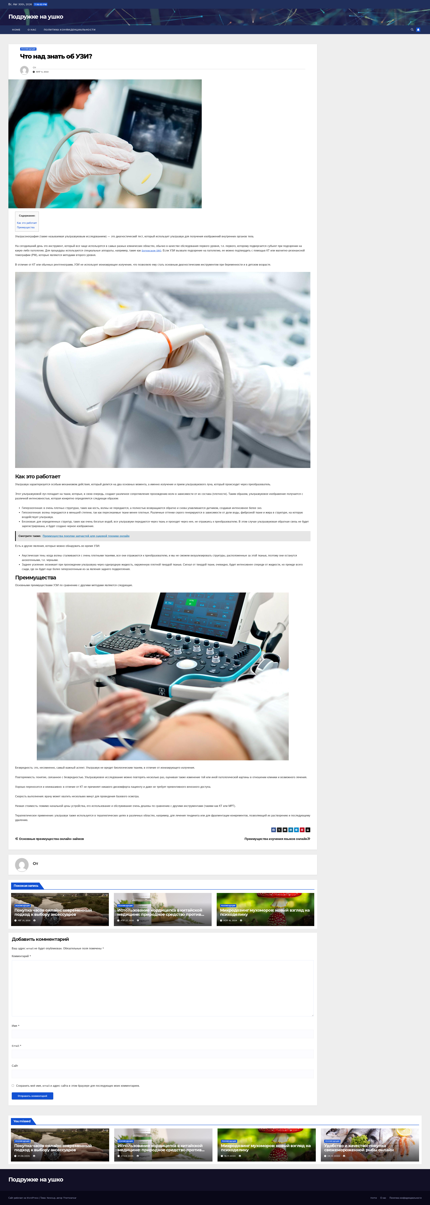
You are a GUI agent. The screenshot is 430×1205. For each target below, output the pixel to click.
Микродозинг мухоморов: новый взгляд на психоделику (265, 912)
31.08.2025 (24, 1156)
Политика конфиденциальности (70, 29)
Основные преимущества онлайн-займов (51, 839)
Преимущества (25, 227)
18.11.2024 (230, 1156)
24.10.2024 (334, 1156)
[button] (412, 29)
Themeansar (69, 1198)
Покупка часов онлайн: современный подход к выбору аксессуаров (53, 912)
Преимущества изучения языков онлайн (276, 839)
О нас (32, 29)
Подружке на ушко (35, 16)
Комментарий (21, 956)
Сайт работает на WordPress (23, 1198)
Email (16, 1045)
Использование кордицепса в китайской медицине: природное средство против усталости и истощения (159, 914)
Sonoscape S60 (151, 250)
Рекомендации (28, 49)
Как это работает (27, 222)
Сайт (15, 1065)
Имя (15, 1025)
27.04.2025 (127, 1156)
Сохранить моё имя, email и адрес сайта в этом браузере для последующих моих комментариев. (78, 1085)
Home (16, 29)
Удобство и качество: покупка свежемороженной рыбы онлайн (359, 1147)
